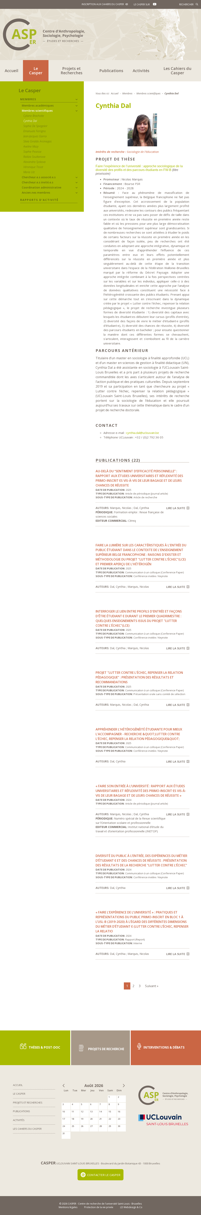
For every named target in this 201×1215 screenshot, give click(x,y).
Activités (141, 70)
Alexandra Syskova (34, 162)
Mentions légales (68, 1207)
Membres (28, 99)
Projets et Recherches (71, 70)
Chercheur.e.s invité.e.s (37, 182)
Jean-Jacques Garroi (35, 136)
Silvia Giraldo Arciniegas (37, 141)
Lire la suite (175, 508)
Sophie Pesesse (32, 151)
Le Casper (35, 70)
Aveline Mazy (30, 146)
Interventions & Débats (164, 1047)
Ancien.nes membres (36, 192)
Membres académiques (38, 105)
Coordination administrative (41, 187)
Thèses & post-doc (44, 1047)
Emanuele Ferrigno (34, 131)
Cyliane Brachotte (33, 116)
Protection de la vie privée (98, 1207)
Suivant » (151, 986)
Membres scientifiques (37, 110)
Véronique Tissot (33, 167)
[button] (77, 99)
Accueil (11, 70)
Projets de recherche (105, 1049)
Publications (111, 70)
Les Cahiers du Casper (177, 70)
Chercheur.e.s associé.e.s (39, 177)
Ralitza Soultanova (34, 157)
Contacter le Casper (103, 1175)
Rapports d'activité (39, 200)
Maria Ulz (29, 172)
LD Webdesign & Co (131, 1207)
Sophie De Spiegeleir (35, 126)
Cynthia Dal (30, 121)
